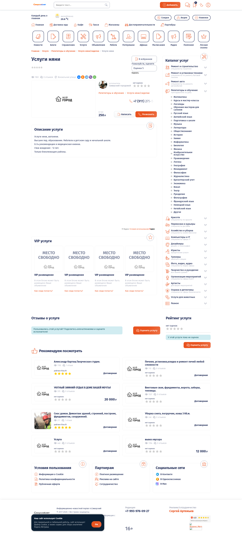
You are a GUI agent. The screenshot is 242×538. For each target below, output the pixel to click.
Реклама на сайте (109, 479)
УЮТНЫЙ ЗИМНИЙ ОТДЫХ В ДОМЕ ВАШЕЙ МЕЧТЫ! (82, 387)
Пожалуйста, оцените (143, 63)
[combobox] (82, 5)
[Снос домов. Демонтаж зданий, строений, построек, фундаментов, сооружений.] (42, 420)
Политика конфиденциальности (57, 479)
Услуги (58, 439)
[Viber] (90, 77)
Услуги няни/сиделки (138, 93)
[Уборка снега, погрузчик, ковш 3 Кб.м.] (133, 419)
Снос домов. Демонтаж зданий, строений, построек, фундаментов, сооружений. (85, 415)
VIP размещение (44, 274)
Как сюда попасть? (43, 291)
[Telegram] (86, 77)
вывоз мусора (153, 439)
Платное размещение (111, 474)
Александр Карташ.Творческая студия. (77, 361)
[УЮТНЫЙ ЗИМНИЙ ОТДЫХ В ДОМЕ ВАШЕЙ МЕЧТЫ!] (42, 393)
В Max (163, 483)
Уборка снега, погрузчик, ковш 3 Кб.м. (167, 413)
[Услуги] (42, 445)
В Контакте (166, 474)
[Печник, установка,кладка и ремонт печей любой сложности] (133, 368)
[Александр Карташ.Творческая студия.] (42, 367)
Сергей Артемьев (181, 511)
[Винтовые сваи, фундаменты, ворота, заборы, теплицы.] (133, 394)
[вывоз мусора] (133, 445)
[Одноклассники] (82, 77)
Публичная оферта (49, 484)
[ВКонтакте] (79, 77)
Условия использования (139, 229)
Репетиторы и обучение (111, 93)
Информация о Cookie (51, 474)
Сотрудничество (109, 484)
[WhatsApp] (94, 77)
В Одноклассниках (170, 479)
